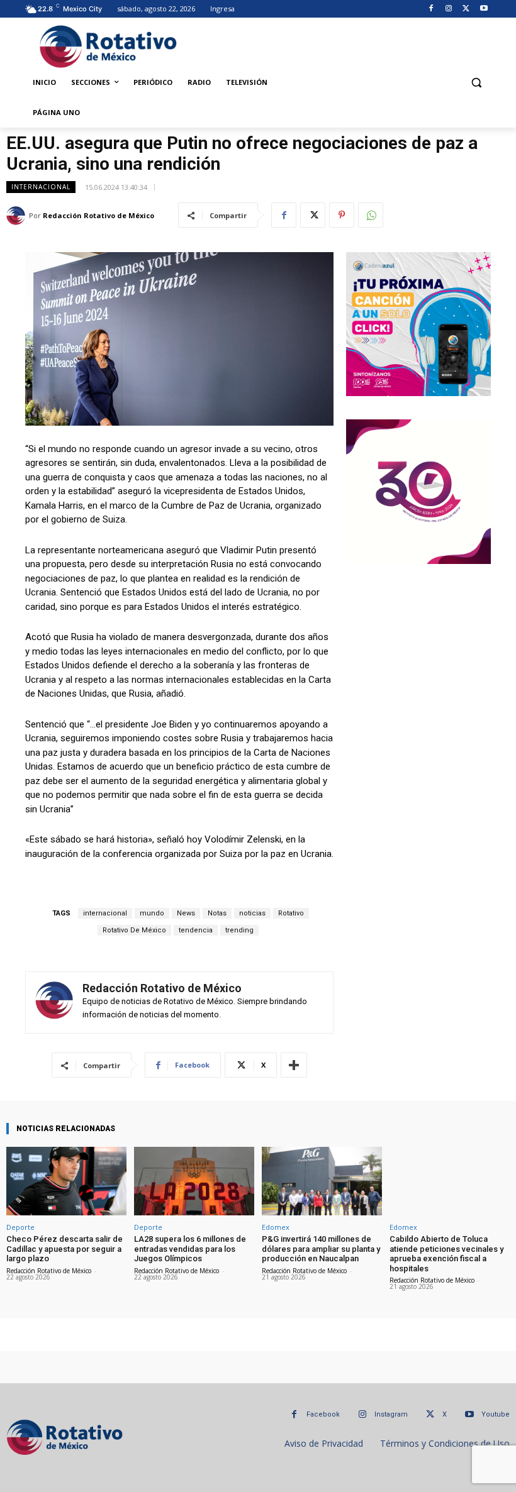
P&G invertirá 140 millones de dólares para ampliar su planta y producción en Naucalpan (321, 1248)
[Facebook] (431, 9)
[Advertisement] (338, 45)
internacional (105, 913)
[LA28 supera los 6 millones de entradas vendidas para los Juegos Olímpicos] (194, 1181)
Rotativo (291, 913)
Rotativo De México (134, 930)
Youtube (495, 1414)
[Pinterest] (341, 215)
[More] (294, 1065)
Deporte (20, 1227)
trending (239, 930)
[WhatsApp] (370, 215)
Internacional (40, 186)
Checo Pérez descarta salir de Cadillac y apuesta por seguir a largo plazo (64, 1248)
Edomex (275, 1227)
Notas (217, 913)
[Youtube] (483, 9)
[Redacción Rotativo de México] (17, 215)
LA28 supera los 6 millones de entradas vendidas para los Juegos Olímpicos (190, 1248)
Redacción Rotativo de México (98, 215)
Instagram (391, 1414)
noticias (252, 913)
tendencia (196, 930)
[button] (476, 82)
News (186, 913)
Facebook (323, 1414)
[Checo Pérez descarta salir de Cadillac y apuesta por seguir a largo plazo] (66, 1181)
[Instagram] (449, 9)
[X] (466, 9)
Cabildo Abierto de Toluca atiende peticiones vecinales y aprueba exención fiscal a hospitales (446, 1253)
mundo (152, 913)
